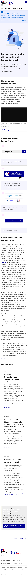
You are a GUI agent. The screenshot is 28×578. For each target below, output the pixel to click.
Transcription (7, 130)
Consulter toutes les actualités (16, 502)
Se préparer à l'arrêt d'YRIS (13, 493)
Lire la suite (7, 407)
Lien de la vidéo (4, 126)
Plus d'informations (6, 359)
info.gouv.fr (15, 560)
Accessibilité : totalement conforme (8, 567)
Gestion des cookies (9, 569)
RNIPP (3, 262)
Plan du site (19, 567)
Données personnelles (19, 569)
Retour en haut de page (20, 538)
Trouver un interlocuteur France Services (13, 526)
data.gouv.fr (17, 563)
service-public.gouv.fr (6, 563)
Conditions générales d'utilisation (8, 572)
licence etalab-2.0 (4, 576)
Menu (26, 2)
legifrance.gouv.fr (5, 560)
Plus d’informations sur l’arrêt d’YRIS (16, 20)
